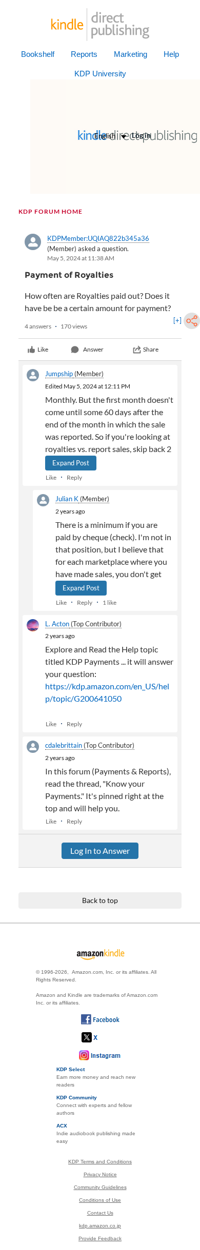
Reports (84, 54)
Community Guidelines (100, 1187)
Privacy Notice (100, 1174)
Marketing (130, 54)
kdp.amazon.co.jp (100, 1225)
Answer (93, 349)
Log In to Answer (100, 850)
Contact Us (100, 1213)
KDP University (100, 73)
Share (150, 349)
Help (171, 54)
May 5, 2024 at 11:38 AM (80, 258)
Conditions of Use (100, 1200)
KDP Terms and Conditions (100, 1161)
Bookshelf (37, 54)
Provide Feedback (100, 1238)
